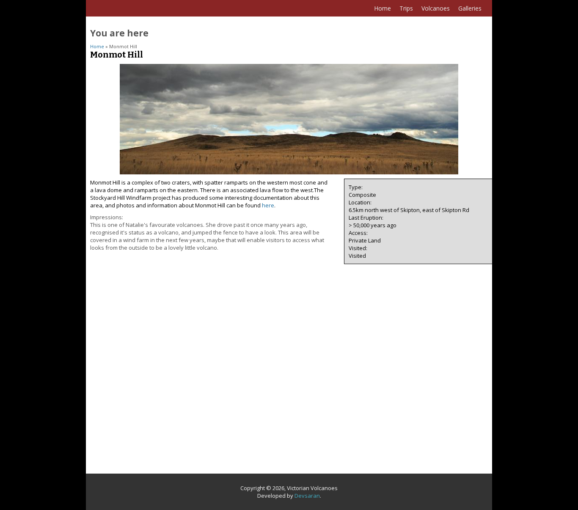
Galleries (470, 8)
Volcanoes (435, 8)
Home (382, 8)
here (268, 205)
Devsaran (307, 495)
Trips (406, 8)
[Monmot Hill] (289, 172)
